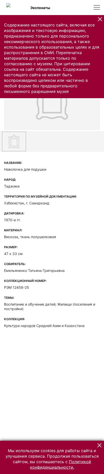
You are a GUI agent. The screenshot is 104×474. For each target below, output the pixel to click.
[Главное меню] (96, 7)
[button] (100, 19)
